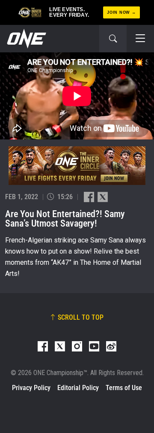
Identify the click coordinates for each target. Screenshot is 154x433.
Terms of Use (124, 388)
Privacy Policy (31, 388)
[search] (113, 38)
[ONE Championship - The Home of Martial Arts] (25, 38)
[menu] (140, 38)
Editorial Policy (78, 388)
